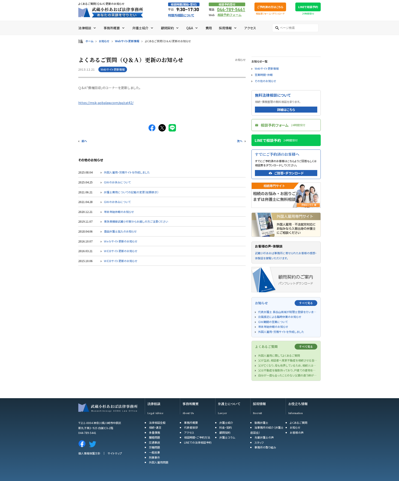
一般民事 (154, 452)
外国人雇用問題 (158, 462)
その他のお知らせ (265, 81)
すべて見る (306, 303)
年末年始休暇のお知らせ (119, 212)
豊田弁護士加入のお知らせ (120, 231)
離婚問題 (154, 437)
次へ (239, 141)
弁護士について (229, 404)
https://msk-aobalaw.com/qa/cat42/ (105, 102)
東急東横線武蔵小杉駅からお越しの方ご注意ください (136, 221)
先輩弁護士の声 (264, 437)
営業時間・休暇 (264, 75)
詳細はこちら (286, 109)
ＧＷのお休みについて (117, 182)
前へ (84, 141)
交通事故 (154, 442)
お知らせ (104, 41)
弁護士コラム (227, 437)
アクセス (189, 432)
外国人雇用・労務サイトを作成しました (127, 172)
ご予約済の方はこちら (270, 7)
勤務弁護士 (261, 422)
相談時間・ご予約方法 (197, 437)
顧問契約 (224, 432)
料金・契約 (225, 427)
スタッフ (259, 442)
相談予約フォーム (230, 14)
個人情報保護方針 (89, 453)
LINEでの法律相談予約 (198, 442)
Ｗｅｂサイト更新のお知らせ (120, 241)
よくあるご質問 (298, 422)
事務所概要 (190, 404)
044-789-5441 (231, 9)
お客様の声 (297, 432)
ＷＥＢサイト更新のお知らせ (120, 251)
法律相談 (153, 404)
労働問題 (154, 447)
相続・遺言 (155, 427)
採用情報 (259, 404)
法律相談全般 (157, 422)
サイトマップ (115, 453)
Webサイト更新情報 (127, 41)
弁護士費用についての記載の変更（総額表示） (131, 192)
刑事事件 (154, 457)
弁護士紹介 (226, 422)
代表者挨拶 (191, 427)
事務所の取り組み (265, 447)
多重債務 (154, 432)
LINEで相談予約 (308, 7)
